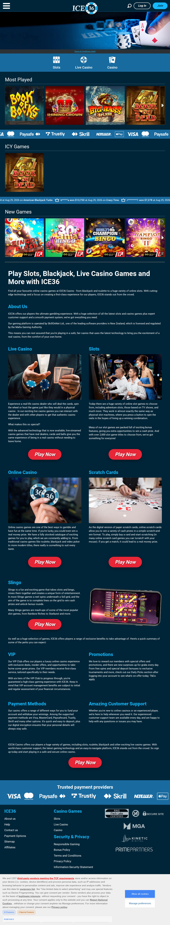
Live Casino (83, 67)
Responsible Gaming (67, 844)
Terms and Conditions (67, 855)
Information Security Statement (73, 867)
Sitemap (9, 841)
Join (160, 5)
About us (10, 818)
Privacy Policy (62, 861)
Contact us (11, 830)
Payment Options (15, 836)
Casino (112, 67)
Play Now (44, 454)
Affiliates (9, 847)
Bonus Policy (62, 849)
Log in (142, 5)
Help (7, 824)
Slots (56, 67)
